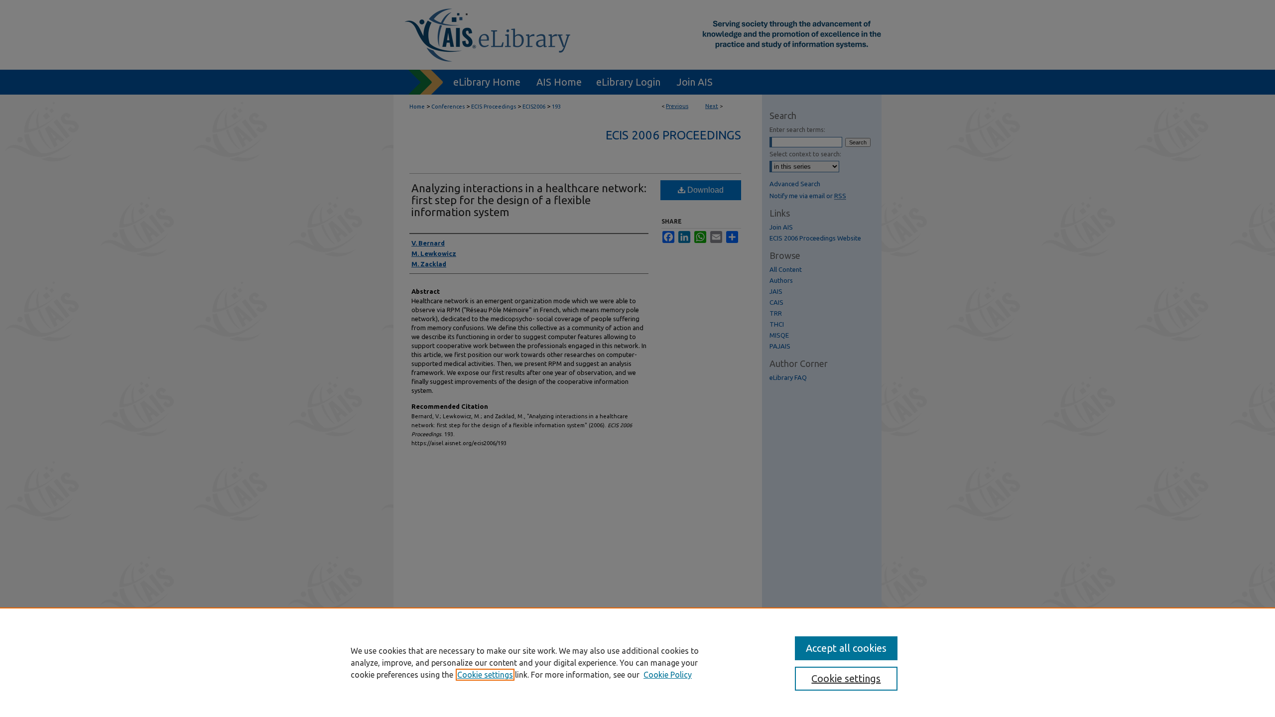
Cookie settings (485, 674)
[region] (637, 662)
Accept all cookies (846, 648)
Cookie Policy (667, 674)
